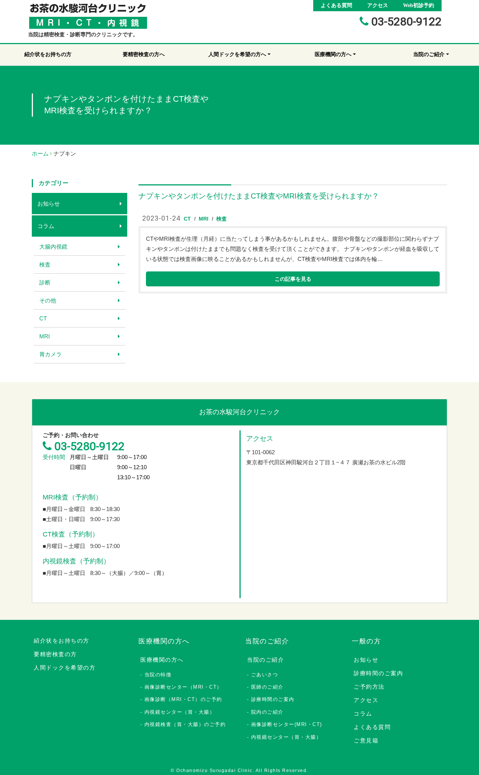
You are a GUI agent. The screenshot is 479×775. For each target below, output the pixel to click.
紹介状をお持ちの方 (61, 640)
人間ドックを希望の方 (64, 667)
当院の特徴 (158, 674)
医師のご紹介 (267, 687)
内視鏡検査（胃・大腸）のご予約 (185, 724)
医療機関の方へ (162, 659)
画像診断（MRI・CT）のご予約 (183, 699)
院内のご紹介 (267, 712)
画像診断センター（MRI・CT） (183, 687)
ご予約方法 (369, 686)
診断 (45, 282)
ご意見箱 (366, 740)
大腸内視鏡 (53, 246)
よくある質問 (336, 5)
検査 (45, 264)
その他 (47, 300)
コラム (45, 226)
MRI (44, 336)
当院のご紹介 (265, 659)
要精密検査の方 (55, 654)
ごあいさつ (264, 674)
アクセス (377, 5)
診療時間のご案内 (273, 699)
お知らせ (48, 203)
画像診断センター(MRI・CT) (286, 724)
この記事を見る (293, 279)
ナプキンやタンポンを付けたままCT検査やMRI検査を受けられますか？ (258, 196)
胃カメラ (50, 354)
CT (43, 318)
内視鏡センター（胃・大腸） (179, 712)
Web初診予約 (418, 5)
